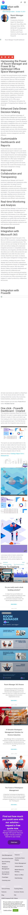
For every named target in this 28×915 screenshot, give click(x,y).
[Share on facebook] (2, 57)
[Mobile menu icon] (24, 2)
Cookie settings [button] (8, 910)
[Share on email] (12, 57)
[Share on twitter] (8, 57)
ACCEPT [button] (15, 910)
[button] (4, 7)
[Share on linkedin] (5, 57)
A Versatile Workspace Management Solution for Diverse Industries (14, 732)
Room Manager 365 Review (14, 684)
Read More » (14, 604)
